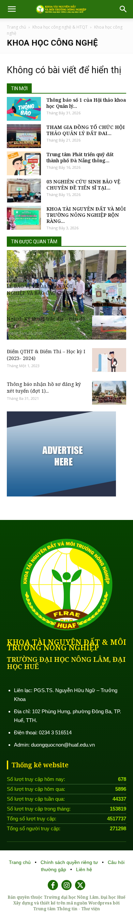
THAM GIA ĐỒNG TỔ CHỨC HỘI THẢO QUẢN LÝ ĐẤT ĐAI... (85, 130)
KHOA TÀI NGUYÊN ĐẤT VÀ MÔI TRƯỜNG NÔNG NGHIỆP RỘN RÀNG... (86, 215)
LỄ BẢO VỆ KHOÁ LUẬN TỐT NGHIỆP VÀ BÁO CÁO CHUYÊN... (43, 289)
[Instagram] (66, 885)
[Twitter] (80, 885)
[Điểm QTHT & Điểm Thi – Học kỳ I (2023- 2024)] (109, 360)
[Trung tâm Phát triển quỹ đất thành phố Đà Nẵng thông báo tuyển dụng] (24, 163)
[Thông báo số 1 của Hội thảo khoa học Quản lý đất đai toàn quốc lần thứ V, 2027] (24, 109)
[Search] (123, 9)
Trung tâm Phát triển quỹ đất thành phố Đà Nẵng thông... (80, 157)
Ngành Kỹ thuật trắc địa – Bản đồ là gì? (46, 322)
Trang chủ (16, 27)
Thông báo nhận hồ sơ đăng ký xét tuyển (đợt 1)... (44, 387)
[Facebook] (53, 885)
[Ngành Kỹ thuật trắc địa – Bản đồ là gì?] (109, 327)
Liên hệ (84, 869)
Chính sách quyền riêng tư (70, 862)
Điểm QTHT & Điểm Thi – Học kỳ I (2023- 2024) (46, 354)
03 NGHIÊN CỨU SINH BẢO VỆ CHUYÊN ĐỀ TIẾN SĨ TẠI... (83, 185)
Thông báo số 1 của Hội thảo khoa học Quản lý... (86, 103)
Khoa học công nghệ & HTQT (60, 27)
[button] (12, 9)
